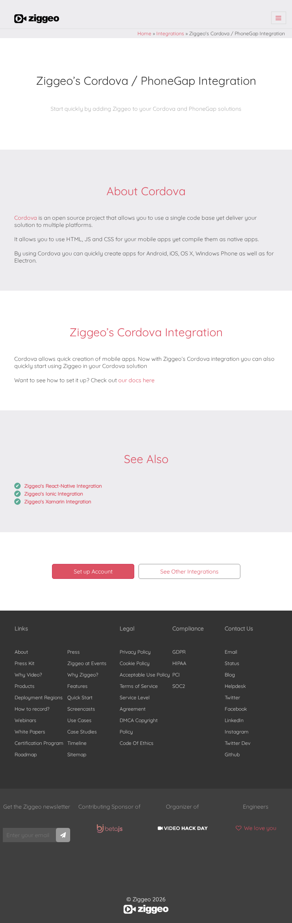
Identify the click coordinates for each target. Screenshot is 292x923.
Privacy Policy (135, 652)
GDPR (179, 652)
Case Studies (82, 731)
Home (144, 33)
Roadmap (26, 754)
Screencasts (81, 709)
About (21, 652)
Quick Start (80, 697)
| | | (278, 18)
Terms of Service (139, 686)
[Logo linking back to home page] (36, 21)
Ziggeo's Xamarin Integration (57, 501)
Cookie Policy (135, 663)
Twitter (232, 697)
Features (77, 686)
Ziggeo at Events (86, 663)
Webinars (25, 720)
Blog (230, 674)
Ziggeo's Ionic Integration (53, 494)
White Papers (30, 731)
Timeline (77, 743)
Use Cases (79, 720)
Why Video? (28, 674)
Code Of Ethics (136, 743)
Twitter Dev (237, 743)
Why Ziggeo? (82, 674)
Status (232, 663)
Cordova (25, 217)
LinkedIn (234, 720)
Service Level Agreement (135, 703)
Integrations (170, 33)
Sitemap (76, 754)
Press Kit (25, 663)
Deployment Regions (39, 697)
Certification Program (39, 743)
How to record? (32, 709)
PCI (176, 674)
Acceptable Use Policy (145, 674)
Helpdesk (235, 686)
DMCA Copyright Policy (139, 726)
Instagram (237, 731)
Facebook (236, 709)
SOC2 (178, 686)
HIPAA (179, 663)
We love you (259, 827)
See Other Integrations (189, 571)
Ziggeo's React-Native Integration (63, 486)
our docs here (136, 380)
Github (232, 754)
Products (25, 686)
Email (231, 652)
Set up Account (93, 571)
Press (73, 652)
